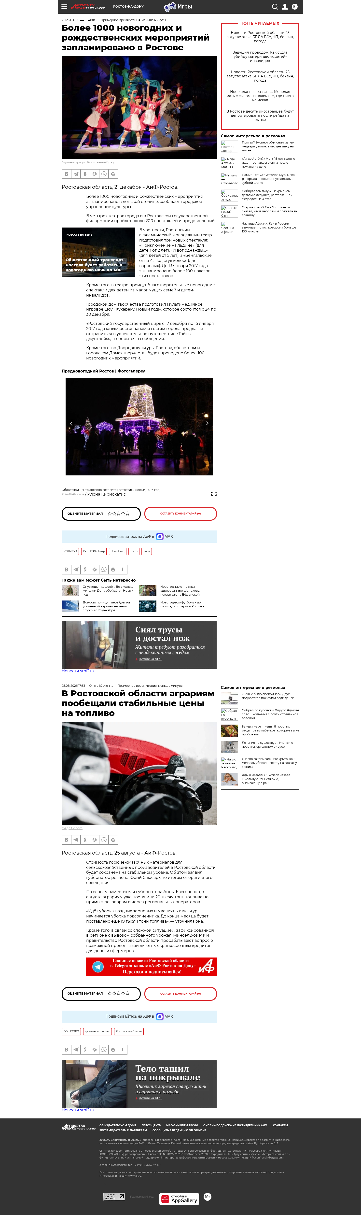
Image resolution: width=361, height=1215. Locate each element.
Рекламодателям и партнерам (123, 1130)
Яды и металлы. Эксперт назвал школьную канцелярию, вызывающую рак (266, 779)
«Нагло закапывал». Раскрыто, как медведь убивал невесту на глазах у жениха (269, 763)
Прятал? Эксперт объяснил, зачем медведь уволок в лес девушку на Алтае (268, 146)
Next (207, 423)
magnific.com (72, 828)
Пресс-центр (151, 1125)
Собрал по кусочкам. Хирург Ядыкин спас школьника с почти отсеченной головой (270, 714)
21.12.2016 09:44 (73, 20)
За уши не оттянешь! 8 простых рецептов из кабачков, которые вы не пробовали (270, 730)
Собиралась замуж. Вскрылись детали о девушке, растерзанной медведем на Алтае (267, 195)
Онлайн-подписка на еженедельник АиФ (235, 1125)
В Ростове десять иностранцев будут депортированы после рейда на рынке (260, 115)
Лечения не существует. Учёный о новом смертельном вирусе (267, 744)
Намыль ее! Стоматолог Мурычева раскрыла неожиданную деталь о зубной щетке (268, 179)
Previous (71, 423)
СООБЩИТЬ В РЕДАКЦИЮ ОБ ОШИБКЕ (179, 1130)
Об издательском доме (117, 1125)
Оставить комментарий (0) (180, 513)
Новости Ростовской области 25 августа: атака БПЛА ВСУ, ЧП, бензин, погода (260, 37)
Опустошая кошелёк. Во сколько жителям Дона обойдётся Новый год (108, 590)
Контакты (280, 1125)
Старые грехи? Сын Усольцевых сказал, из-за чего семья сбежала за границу (269, 211)
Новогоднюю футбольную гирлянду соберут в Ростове (182, 604)
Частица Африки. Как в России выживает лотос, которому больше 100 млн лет (269, 227)
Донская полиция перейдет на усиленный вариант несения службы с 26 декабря (106, 606)
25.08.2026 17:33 (73, 685)
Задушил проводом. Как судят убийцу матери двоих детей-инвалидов (260, 56)
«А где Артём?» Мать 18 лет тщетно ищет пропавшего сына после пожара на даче (268, 162)
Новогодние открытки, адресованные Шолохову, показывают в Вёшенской (180, 590)
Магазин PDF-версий (182, 1125)
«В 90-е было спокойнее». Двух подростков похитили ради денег (268, 696)
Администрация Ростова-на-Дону (88, 162)
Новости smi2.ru (78, 671)
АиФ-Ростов (74, 494)
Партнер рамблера (141, 1196)
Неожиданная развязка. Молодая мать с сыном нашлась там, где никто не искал (260, 96)
